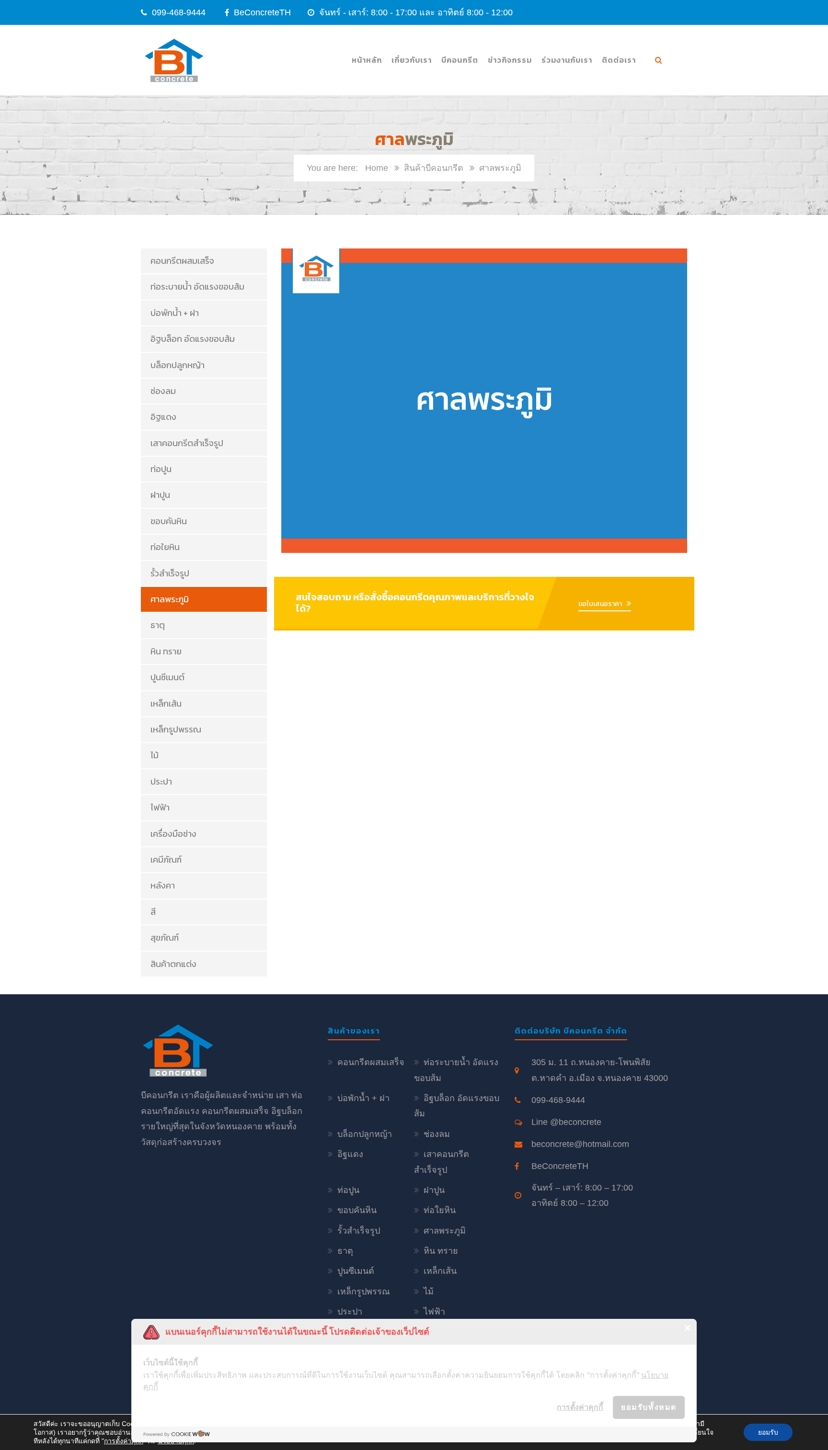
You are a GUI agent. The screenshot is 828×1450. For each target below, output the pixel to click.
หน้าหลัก (367, 60)
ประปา (161, 781)
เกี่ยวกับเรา (411, 60)
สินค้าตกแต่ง (173, 963)
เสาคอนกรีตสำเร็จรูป (186, 443)
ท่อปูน (161, 468)
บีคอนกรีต (459, 60)
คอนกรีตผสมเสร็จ (182, 260)
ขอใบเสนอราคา (600, 604)
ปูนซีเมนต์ (167, 677)
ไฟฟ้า (160, 807)
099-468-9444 (179, 12)
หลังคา (162, 885)
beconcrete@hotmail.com (580, 1144)
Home (376, 168)
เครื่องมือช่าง (173, 833)
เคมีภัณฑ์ (166, 859)
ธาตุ (157, 624)
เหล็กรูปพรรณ (175, 729)
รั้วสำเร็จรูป (169, 573)
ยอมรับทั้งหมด (649, 1407)
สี (153, 911)
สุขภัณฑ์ (164, 937)
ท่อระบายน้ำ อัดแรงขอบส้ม (197, 286)
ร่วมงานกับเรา (566, 60)
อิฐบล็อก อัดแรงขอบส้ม (192, 338)
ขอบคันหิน (168, 521)
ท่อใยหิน (165, 546)
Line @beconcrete (566, 1122)
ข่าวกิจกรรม (510, 60)
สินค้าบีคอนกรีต (433, 168)
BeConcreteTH (261, 12)
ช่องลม (163, 390)
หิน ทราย (166, 651)
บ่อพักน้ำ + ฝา (174, 312)
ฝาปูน (160, 494)
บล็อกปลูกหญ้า (177, 365)
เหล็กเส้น (166, 703)
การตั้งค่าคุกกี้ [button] (580, 1407)
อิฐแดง (163, 416)
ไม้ (154, 755)
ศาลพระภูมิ (169, 599)
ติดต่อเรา (619, 60)
